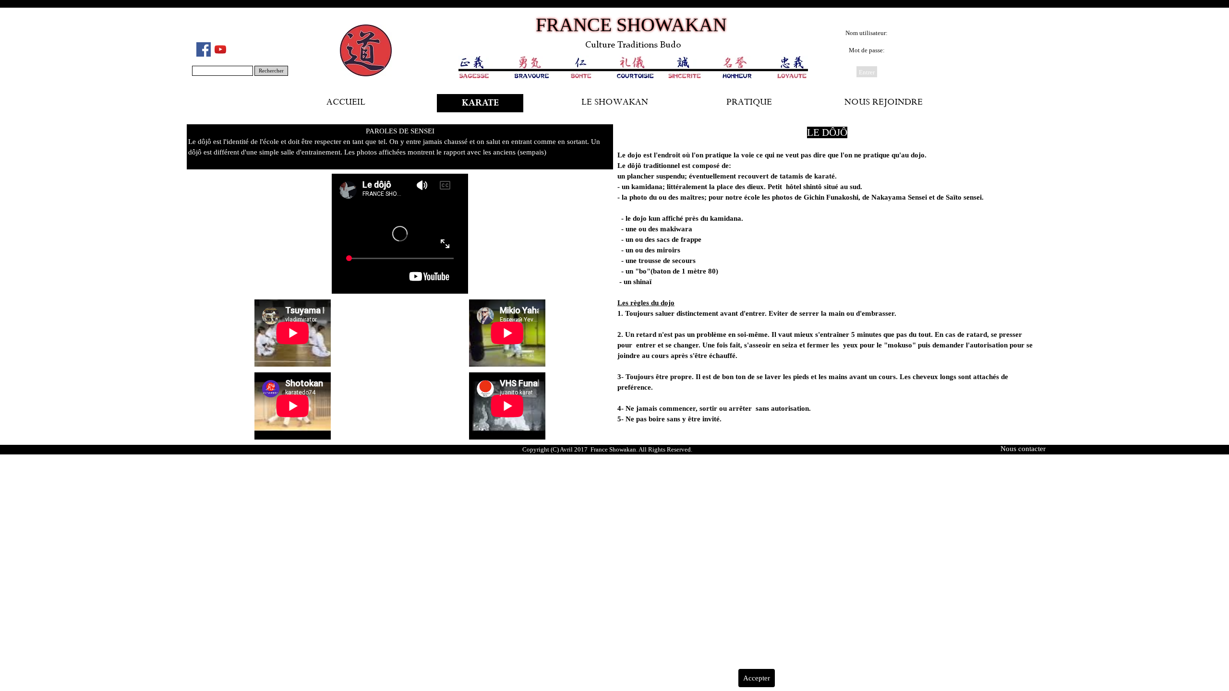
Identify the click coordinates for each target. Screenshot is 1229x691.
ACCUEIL (345, 103)
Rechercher (271, 70)
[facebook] (203, 49)
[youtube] (220, 49)
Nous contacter (1023, 449)
